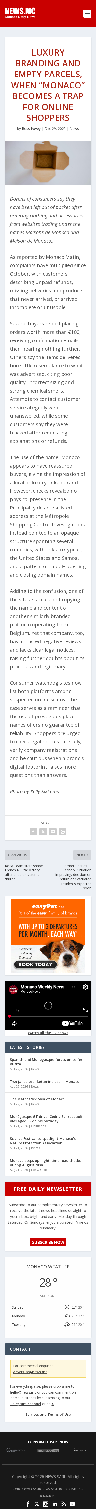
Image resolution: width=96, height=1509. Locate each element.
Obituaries (38, 1126)
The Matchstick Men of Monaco (37, 1099)
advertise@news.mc (30, 1371)
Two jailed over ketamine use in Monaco (44, 1081)
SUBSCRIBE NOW (48, 1242)
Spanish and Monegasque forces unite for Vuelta (46, 1061)
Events (35, 1148)
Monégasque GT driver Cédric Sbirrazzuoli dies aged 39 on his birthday (46, 1118)
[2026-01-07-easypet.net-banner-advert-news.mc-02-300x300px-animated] (48, 971)
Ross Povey (31, 128)
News (74, 128)
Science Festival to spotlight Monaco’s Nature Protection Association (43, 1140)
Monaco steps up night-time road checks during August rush (45, 1162)
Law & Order (40, 1170)
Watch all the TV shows (48, 1032)
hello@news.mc (23, 1392)
